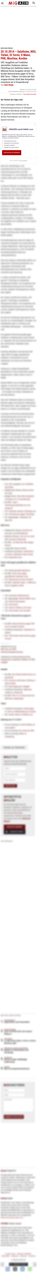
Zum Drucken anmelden (29, 94)
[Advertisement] (18, 26)
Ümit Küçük (8, 85)
